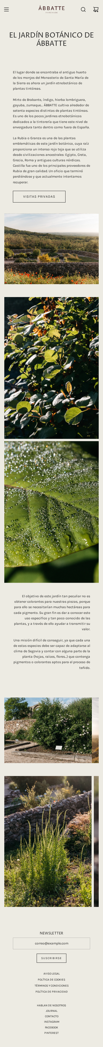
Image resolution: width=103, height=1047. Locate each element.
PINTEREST (51, 1033)
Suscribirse (51, 958)
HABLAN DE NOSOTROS (51, 1005)
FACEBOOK (51, 1027)
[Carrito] (96, 9)
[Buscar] (83, 9)
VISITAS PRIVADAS (39, 197)
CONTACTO (51, 1016)
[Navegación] (6, 9)
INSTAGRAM (51, 1022)
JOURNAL (52, 1011)
